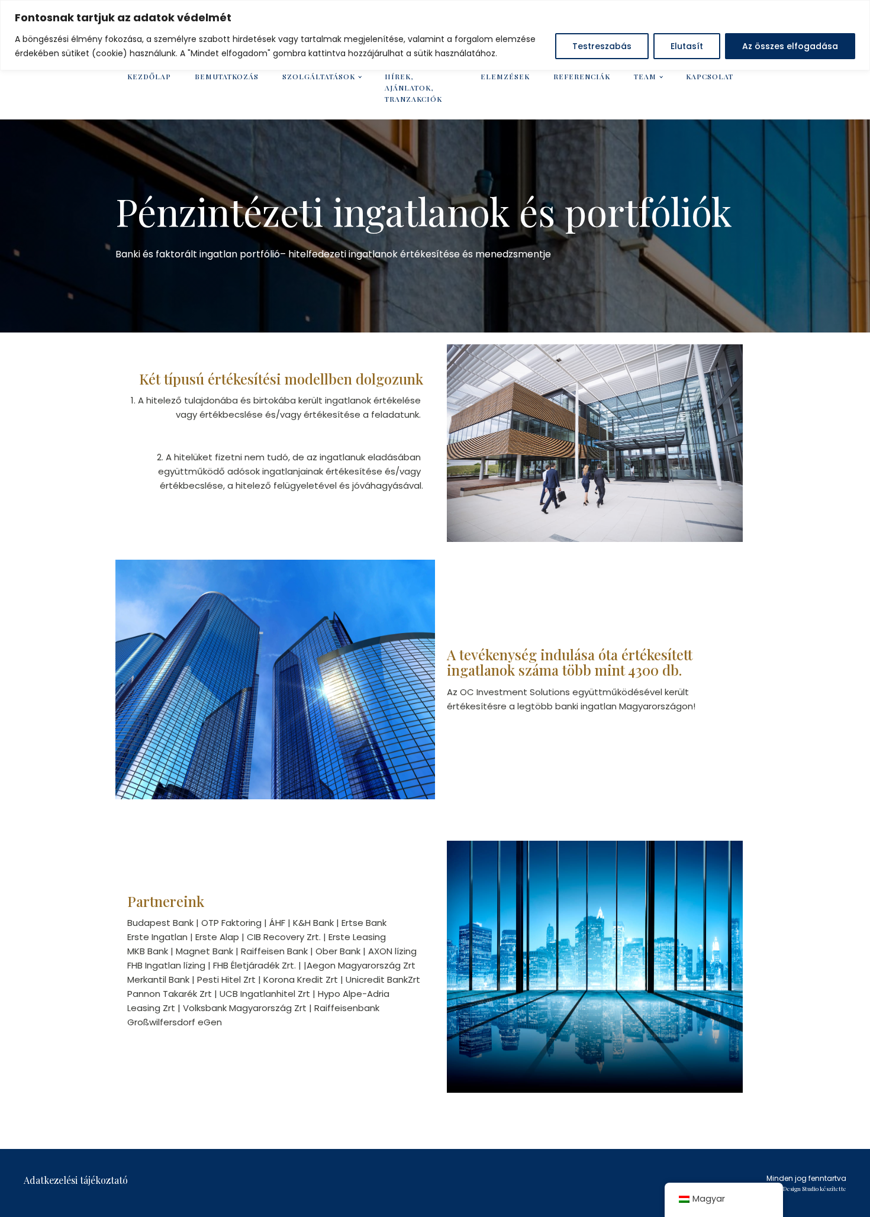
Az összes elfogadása (790, 46)
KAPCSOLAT (709, 76)
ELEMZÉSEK (505, 76)
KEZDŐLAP (149, 76)
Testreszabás (601, 46)
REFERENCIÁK (581, 76)
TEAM (645, 76)
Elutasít (687, 46)
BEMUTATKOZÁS (227, 76)
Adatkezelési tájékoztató (76, 1180)
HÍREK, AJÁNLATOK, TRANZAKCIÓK (413, 88)
